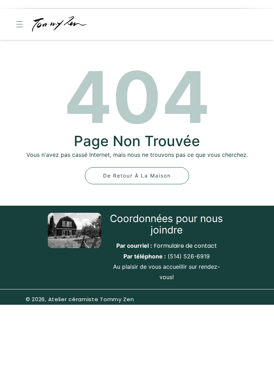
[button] (19, 24)
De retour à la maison (137, 176)
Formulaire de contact (185, 246)
